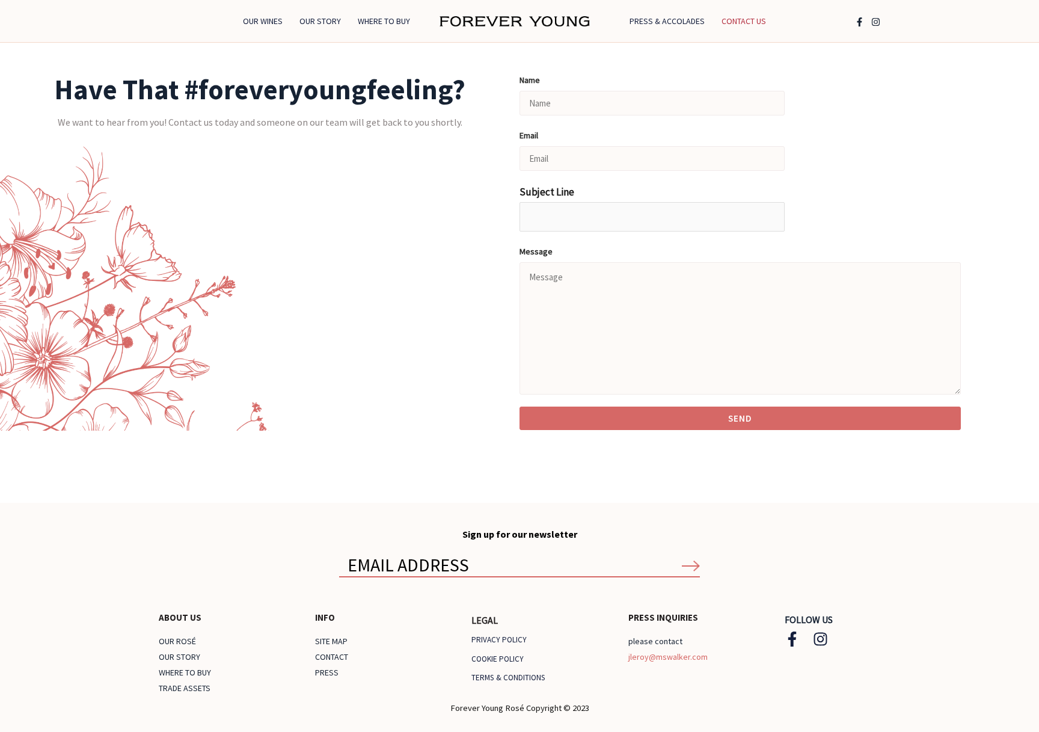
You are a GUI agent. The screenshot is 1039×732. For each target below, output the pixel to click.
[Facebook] (859, 21)
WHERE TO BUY (384, 21)
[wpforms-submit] (691, 566)
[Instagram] (875, 21)
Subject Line (547, 191)
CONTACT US (744, 21)
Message (536, 251)
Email (529, 135)
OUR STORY (320, 21)
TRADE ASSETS (184, 688)
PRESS (327, 672)
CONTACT (331, 656)
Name (530, 80)
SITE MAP (331, 641)
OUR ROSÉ (177, 641)
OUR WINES (263, 21)
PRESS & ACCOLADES (667, 21)
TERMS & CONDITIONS (508, 677)
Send (740, 418)
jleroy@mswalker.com (668, 656)
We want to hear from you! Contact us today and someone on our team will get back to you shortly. (260, 122)
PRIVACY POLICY (499, 640)
